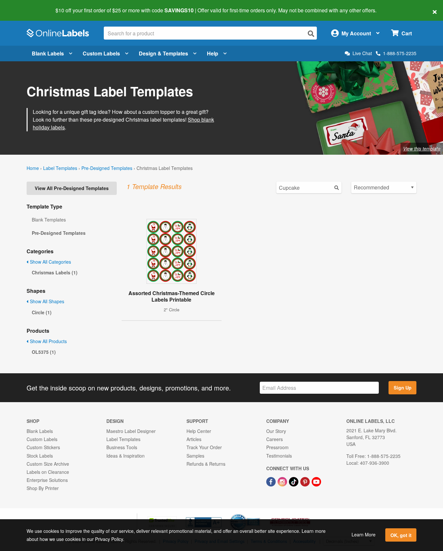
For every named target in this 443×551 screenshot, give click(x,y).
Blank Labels (48, 53)
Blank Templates (49, 219)
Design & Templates (163, 53)
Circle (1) (42, 312)
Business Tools (121, 447)
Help (212, 53)
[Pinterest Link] (305, 481)
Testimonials (279, 455)
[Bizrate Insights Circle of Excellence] (258, 514)
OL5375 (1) (44, 352)
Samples (195, 455)
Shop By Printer (43, 488)
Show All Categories (50, 261)
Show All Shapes (46, 301)
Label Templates (60, 168)
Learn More (364, 534)
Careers (274, 439)
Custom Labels (101, 53)
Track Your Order (204, 447)
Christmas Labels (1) (55, 272)
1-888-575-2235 (399, 53)
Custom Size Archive (48, 464)
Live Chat (362, 53)
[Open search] (311, 34)
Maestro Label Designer (131, 431)
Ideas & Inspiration (125, 455)
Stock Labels (40, 455)
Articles (193, 439)
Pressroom (277, 447)
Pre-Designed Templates (106, 168)
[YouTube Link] (316, 481)
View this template (421, 148)
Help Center (198, 431)
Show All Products (48, 341)
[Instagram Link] (283, 481)
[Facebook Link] (271, 481)
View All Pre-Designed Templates (72, 188)
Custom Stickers (43, 447)
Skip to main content (23, 6)
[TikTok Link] (294, 481)
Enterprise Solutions (47, 480)
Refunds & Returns (205, 464)
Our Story (276, 431)
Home (33, 168)
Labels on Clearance (48, 472)
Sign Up (403, 387)
